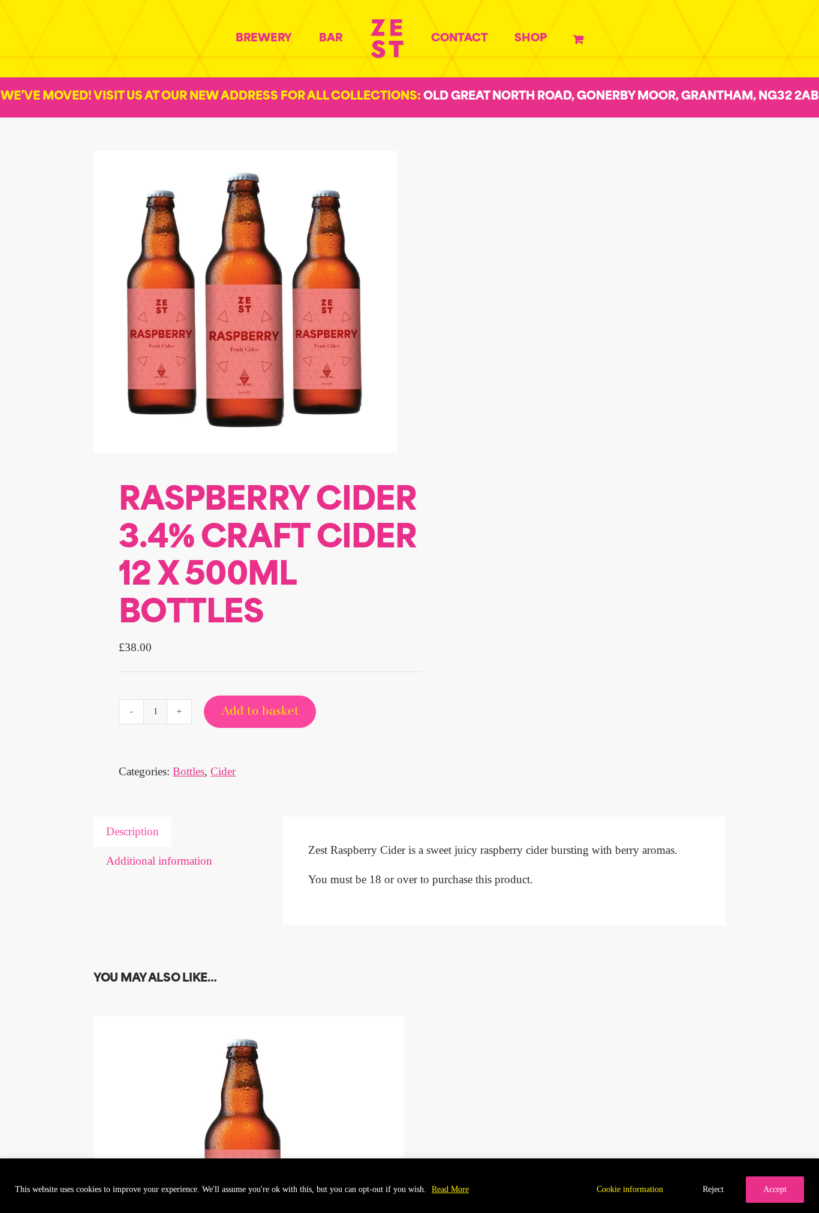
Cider (223, 771)
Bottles (188, 771)
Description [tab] (132, 831)
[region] (409, 1185)
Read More (450, 1189)
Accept (775, 1189)
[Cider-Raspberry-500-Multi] (245, 302)
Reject (713, 1189)
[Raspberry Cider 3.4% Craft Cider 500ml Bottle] (244, 1025)
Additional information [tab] (159, 860)
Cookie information (630, 1189)
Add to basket (260, 712)
